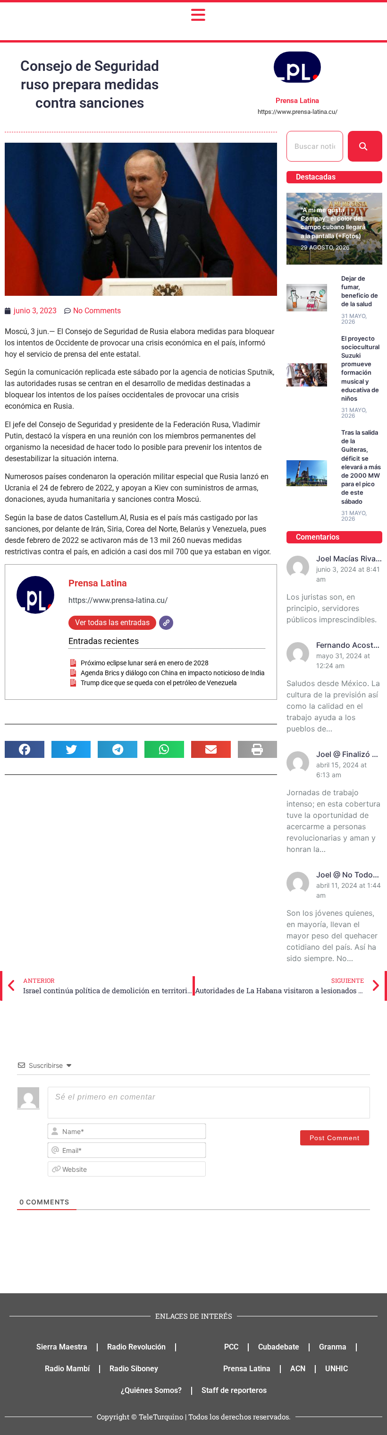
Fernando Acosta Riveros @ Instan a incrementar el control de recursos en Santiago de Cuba (348, 645)
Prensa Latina (97, 583)
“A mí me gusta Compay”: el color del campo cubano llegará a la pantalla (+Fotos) (333, 223)
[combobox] (314, 146)
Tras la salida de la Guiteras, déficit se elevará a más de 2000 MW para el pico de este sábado (361, 467)
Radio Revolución (136, 1346)
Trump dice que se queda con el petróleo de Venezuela (159, 683)
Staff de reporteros (234, 1390)
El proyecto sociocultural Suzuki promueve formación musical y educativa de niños (360, 368)
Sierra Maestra (61, 1346)
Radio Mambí (67, 1368)
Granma (332, 1346)
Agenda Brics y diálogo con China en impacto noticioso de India (173, 673)
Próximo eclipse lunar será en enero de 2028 (145, 663)
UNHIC (336, 1368)
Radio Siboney (133, 1368)
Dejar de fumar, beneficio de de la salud (359, 291)
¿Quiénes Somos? (151, 1390)
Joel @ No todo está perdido (344, 875)
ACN (297, 1368)
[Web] (166, 623)
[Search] (365, 146)
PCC (231, 1346)
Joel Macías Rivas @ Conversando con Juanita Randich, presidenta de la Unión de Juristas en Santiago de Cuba (348, 559)
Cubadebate (278, 1346)
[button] (24, 749)
